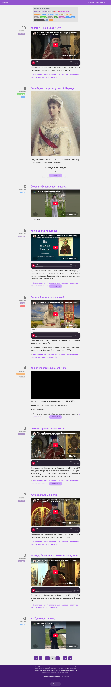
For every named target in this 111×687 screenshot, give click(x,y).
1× (74, 63)
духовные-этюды (64, 11)
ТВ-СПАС (36, 17)
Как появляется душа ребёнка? (49, 368)
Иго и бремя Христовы (44, 230)
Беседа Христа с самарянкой (47, 297)
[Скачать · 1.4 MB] (78, 63)
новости (73, 17)
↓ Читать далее (55, 175)
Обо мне (91, 2)
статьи (51, 20)
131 (57, 658)
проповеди (37, 11)
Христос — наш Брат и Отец (46, 28)
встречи (62, 14)
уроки (56, 17)
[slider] (54, 64)
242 (65, 658)
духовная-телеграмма (53, 14)
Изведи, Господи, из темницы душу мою (54, 555)
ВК (46, 20)
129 (47, 658)
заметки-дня (43, 17)
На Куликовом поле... (43, 618)
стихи (44, 14)
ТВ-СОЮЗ (50, 17)
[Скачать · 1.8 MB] (78, 590)
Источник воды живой (44, 495)
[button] (55, 123)
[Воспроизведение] (33, 62)
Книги (102, 2)
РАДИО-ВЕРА (50, 11)
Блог (97, 2)
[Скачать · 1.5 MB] (78, 463)
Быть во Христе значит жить (47, 428)
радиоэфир (68, 14)
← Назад (5, 2)
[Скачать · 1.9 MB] (78, 266)
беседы (43, 11)
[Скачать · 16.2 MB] (78, 335)
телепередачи (38, 14)
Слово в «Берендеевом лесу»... (49, 186)
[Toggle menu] (108, 2)
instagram (62, 17)
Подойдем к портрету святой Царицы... (53, 88)
